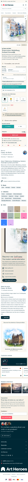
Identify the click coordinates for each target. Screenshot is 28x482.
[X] (12, 455)
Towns (3, 194)
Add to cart (15, 135)
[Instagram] (6, 455)
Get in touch (7, 435)
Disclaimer (14, 474)
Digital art (11, 196)
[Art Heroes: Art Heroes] (26, 452)
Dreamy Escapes (17, 198)
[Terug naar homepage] (8, 5)
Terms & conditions (7, 474)
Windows (24, 200)
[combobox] (12, 8)
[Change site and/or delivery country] (26, 1)
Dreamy (13, 187)
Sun (2, 198)
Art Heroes (4, 452)
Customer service (6, 448)
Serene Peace (8, 198)
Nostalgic (8, 187)
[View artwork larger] (25, 16)
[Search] (25, 8)
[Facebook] (10, 455)
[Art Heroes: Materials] (26, 445)
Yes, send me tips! (6, 417)
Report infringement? (21, 474)
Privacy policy (14, 476)
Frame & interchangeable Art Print (11, 86)
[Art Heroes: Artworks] (26, 441)
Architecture (4, 196)
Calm (3, 187)
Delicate (18, 187)
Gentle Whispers (16, 200)
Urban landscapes (17, 194)
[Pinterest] (8, 455)
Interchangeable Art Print (9, 90)
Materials (4, 445)
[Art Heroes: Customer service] (26, 448)
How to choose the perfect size (19, 74)
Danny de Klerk (7, 48)
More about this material (21, 66)
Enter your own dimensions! (13, 81)
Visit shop (3, 156)
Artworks (4, 442)
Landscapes (9, 194)
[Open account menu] (23, 5)
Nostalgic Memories (6, 200)
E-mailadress (4, 411)
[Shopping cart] (26, 5)
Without (8, 126)
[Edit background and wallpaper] (25, 19)
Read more (10, 156)
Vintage (16, 196)
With (21, 126)
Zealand (22, 196)
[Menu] (2, 5)
